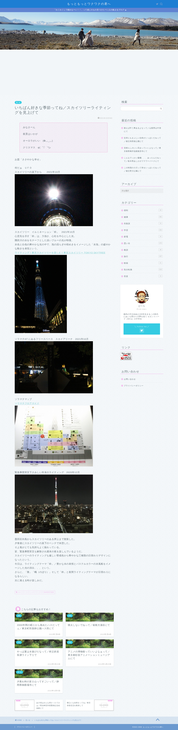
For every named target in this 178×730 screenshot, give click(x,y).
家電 (142, 237)
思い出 (18, 102)
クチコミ (126, 92)
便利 (142, 210)
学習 (143, 230)
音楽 (142, 276)
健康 (143, 217)
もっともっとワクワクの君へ (89, 3)
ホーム (27, 92)
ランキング (101, 92)
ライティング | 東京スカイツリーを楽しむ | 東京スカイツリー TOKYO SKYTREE (60, 252)
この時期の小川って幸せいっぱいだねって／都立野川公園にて (142, 169)
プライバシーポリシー (133, 386)
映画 (142, 263)
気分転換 (143, 269)
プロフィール (52, 92)
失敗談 (142, 223)
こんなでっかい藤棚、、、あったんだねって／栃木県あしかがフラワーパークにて (142, 159)
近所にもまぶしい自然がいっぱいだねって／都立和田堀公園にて (142, 139)
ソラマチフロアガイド (27, 403)
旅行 (143, 256)
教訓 (142, 250)
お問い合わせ (151, 92)
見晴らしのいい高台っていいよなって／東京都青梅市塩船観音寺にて (142, 149)
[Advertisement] (89, 69)
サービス (77, 92)
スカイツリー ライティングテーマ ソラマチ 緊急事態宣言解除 (35, 592)
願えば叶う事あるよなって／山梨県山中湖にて (142, 129)
